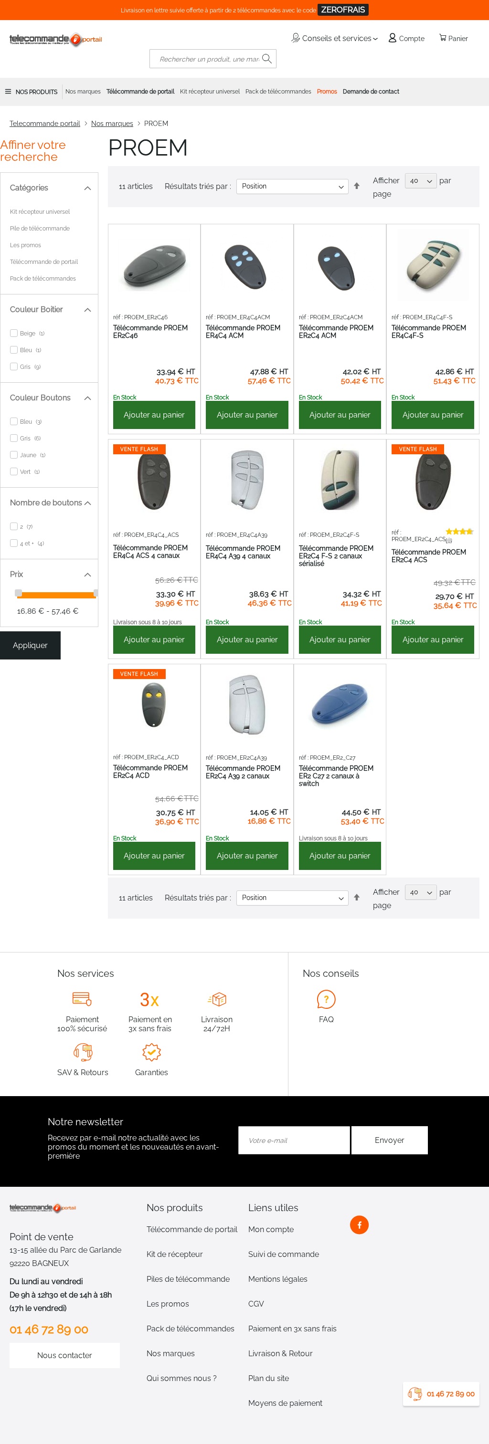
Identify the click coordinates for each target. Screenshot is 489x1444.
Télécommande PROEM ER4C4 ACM (243, 331)
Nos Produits (36, 92)
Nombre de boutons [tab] (46, 502)
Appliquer (30, 645)
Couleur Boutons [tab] (40, 397)
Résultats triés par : (198, 185)
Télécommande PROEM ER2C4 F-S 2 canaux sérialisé (336, 555)
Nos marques (112, 123)
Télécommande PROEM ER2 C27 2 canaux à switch (336, 775)
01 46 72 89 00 (451, 1394)
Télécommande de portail (44, 262)
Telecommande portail (45, 123)
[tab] (194, 1207)
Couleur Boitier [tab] (36, 309)
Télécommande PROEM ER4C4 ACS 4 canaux (150, 551)
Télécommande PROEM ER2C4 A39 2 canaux (243, 772)
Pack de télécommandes (43, 278)
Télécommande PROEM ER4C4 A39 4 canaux (243, 552)
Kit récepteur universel (40, 212)
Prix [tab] (16, 574)
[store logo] (56, 39)
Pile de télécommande (40, 228)
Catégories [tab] (29, 187)
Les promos (25, 245)
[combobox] (212, 58)
